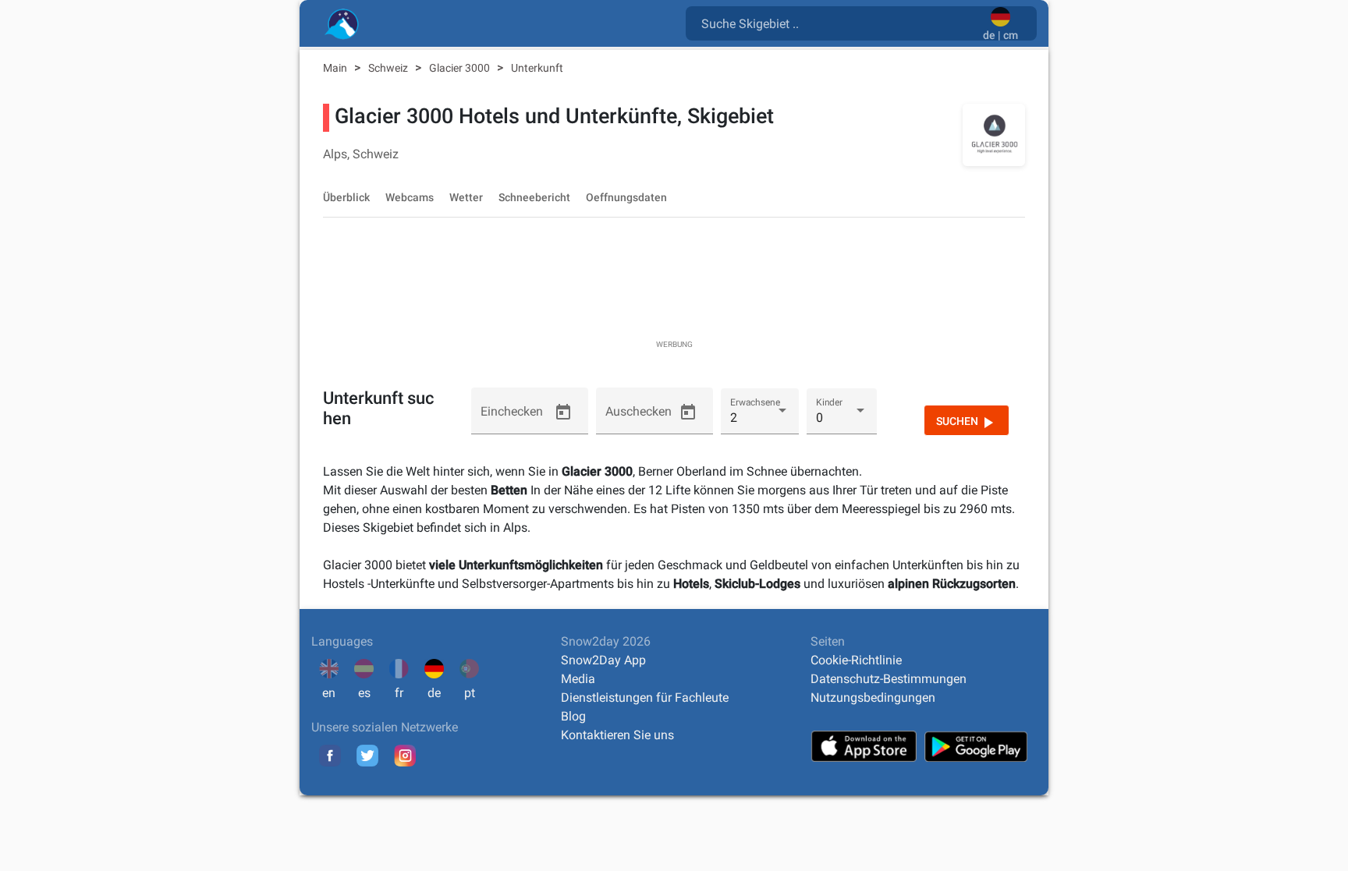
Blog (573, 716)
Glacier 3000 (460, 68)
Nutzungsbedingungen (873, 697)
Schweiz (389, 68)
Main (336, 68)
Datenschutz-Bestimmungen (889, 678)
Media (578, 678)
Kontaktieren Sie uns (617, 735)
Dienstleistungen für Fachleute (645, 697)
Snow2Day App (603, 660)
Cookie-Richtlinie (856, 660)
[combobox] (837, 22)
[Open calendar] (563, 412)
